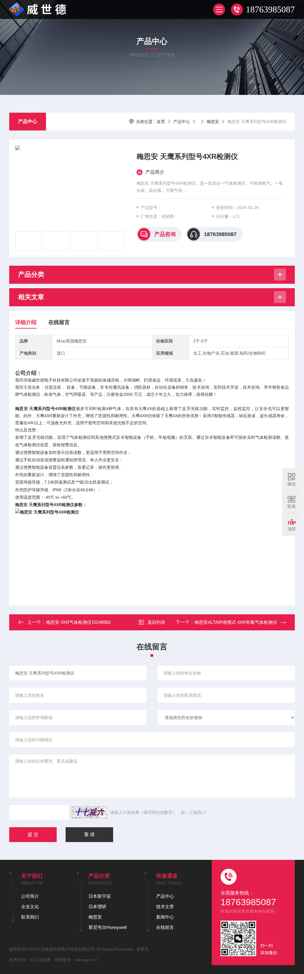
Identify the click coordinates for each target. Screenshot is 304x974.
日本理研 (97, 906)
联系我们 (30, 916)
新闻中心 (165, 916)
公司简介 (30, 896)
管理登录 (62, 959)
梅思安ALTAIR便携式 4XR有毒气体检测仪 (235, 622)
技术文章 (165, 906)
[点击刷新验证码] (89, 812)
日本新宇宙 (99, 896)
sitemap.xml (86, 959)
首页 (161, 121)
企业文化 (30, 906)
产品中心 (27, 121)
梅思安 (213, 121)
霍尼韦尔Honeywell (107, 927)
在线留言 (59, 322)
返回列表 (156, 622)
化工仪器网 (40, 959)
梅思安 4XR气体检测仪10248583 (78, 622)
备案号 (142, 949)
